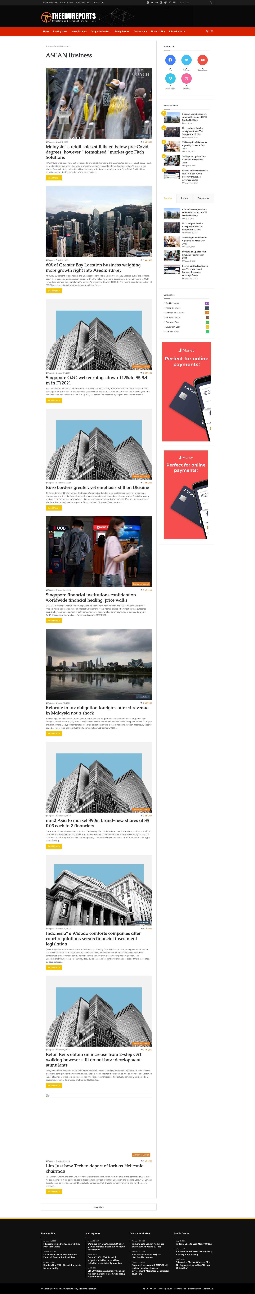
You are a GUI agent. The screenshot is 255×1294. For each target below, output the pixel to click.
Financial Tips (158, 31)
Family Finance (122, 31)
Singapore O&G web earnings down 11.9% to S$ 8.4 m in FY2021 (96, 380)
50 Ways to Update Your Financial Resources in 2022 (194, 159)
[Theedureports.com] (68, 17)
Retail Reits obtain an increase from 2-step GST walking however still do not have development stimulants (94, 1059)
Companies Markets (101, 31)
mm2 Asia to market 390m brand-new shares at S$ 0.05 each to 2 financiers (97, 822)
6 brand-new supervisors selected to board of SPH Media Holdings (194, 117)
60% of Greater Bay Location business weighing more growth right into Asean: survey (93, 267)
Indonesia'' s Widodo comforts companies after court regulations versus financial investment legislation (93, 938)
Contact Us (98, 2)
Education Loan (83, 2)
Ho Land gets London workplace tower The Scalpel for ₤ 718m (192, 131)
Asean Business (50, 2)
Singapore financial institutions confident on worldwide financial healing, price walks (91, 597)
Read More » (54, 178)
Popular (168, 198)
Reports (51, 142)
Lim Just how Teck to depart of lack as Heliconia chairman (95, 1168)
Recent (185, 198)
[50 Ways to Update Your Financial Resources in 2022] (172, 160)
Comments (203, 198)
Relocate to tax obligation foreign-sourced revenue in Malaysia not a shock (97, 710)
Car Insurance (66, 2)
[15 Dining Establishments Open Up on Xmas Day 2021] (172, 146)
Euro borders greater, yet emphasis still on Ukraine (97, 487)
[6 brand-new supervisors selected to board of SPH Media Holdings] (172, 117)
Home (46, 31)
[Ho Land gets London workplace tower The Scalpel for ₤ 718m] (172, 132)
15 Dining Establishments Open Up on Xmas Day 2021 (194, 145)
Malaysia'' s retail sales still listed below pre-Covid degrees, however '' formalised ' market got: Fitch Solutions (97, 152)
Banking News (60, 31)
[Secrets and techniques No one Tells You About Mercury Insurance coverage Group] (172, 174)
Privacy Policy (194, 1289)
